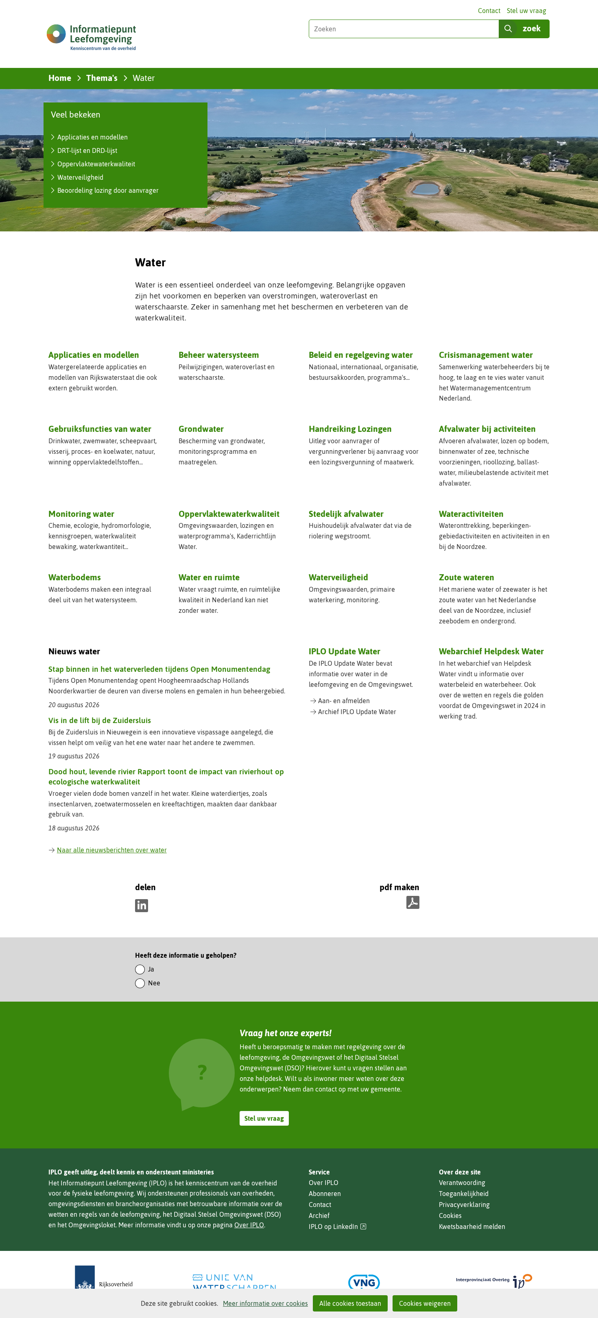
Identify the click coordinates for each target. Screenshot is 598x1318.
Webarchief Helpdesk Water (491, 651)
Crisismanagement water (486, 354)
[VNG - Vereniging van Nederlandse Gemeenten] (364, 1282)
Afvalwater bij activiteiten (487, 429)
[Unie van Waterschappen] (234, 1282)
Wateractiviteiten (471, 513)
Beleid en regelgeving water (361, 354)
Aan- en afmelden (344, 700)
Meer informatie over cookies (265, 1303)
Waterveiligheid (80, 177)
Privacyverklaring (464, 1204)
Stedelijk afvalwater (346, 513)
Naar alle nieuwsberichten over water (112, 850)
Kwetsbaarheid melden (472, 1226)
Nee (154, 983)
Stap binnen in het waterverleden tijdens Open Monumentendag (159, 668)
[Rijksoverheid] (104, 1282)
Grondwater (201, 429)
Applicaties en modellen (92, 137)
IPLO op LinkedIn (338, 1227)
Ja (151, 969)
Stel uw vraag (526, 10)
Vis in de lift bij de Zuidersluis (99, 720)
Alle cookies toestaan (350, 1303)
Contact (489, 10)
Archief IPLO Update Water (357, 711)
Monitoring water (81, 513)
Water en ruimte (209, 577)
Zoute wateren (466, 577)
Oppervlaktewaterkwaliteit (96, 164)
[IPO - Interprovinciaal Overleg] (494, 1282)
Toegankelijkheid (464, 1193)
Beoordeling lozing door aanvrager (108, 190)
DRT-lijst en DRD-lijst (87, 150)
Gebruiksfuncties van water (99, 429)
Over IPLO (249, 1225)
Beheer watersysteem (219, 354)
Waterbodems (74, 577)
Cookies (450, 1215)
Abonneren (325, 1193)
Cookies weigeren (425, 1303)
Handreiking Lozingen (350, 429)
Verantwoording (462, 1182)
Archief (319, 1215)
